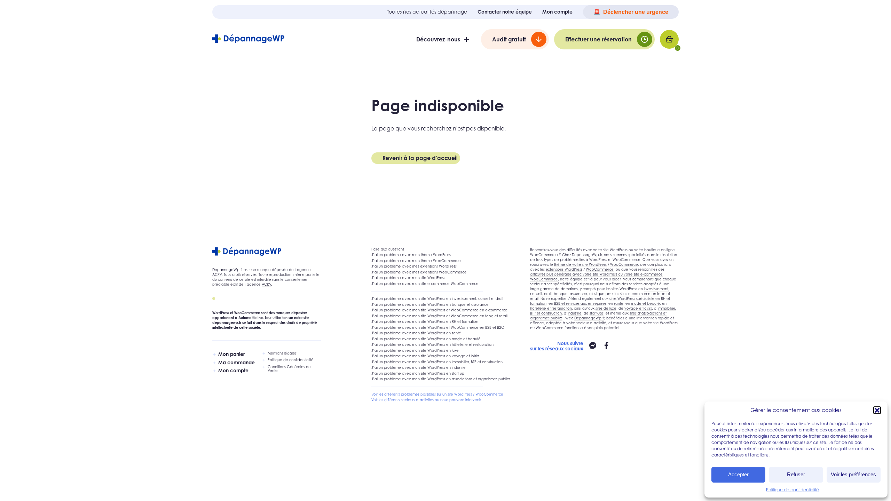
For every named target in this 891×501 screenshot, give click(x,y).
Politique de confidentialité (792, 489)
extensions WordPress (564, 269)
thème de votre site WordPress (580, 264)
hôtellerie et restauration (551, 308)
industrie (575, 313)
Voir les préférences (853, 474)
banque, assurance (570, 294)
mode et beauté (645, 303)
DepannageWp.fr (589, 318)
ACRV (217, 274)
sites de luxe (606, 308)
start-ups (597, 313)
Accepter (738, 474)
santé (618, 303)
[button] (877, 410)
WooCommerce (624, 264)
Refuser (796, 474)
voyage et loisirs (638, 308)
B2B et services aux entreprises (580, 303)
